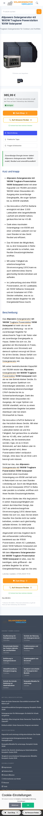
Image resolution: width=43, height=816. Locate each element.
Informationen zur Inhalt (12, 779)
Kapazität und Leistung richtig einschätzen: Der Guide (21, 734)
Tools (5, 786)
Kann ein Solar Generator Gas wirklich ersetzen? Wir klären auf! (20, 702)
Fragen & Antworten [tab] (14, 145)
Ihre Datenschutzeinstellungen (14, 790)
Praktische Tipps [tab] (13, 139)
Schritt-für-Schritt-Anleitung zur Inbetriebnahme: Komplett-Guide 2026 (20, 751)
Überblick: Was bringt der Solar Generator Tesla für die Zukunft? (21, 720)
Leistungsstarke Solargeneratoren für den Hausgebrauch (17, 739)
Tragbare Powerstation (20, 322)
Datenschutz (8, 771)
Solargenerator (24, 319)
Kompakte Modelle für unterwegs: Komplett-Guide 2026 (20, 745)
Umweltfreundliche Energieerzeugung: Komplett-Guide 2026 (21, 708)
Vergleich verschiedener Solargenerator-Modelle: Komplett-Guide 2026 (19, 757)
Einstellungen (21, 801)
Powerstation (8, 376)
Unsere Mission (8, 775)
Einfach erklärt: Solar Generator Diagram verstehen (20, 725)
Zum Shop (20, 113)
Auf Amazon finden (20, 120)
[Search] (37, 3)
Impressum (7, 767)
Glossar (6, 782)
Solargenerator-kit (10, 467)
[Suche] (39, 11)
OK (28, 805)
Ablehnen (15, 805)
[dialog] (21, 800)
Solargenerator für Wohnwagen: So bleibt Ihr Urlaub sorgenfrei (20, 714)
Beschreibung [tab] (12, 133)
